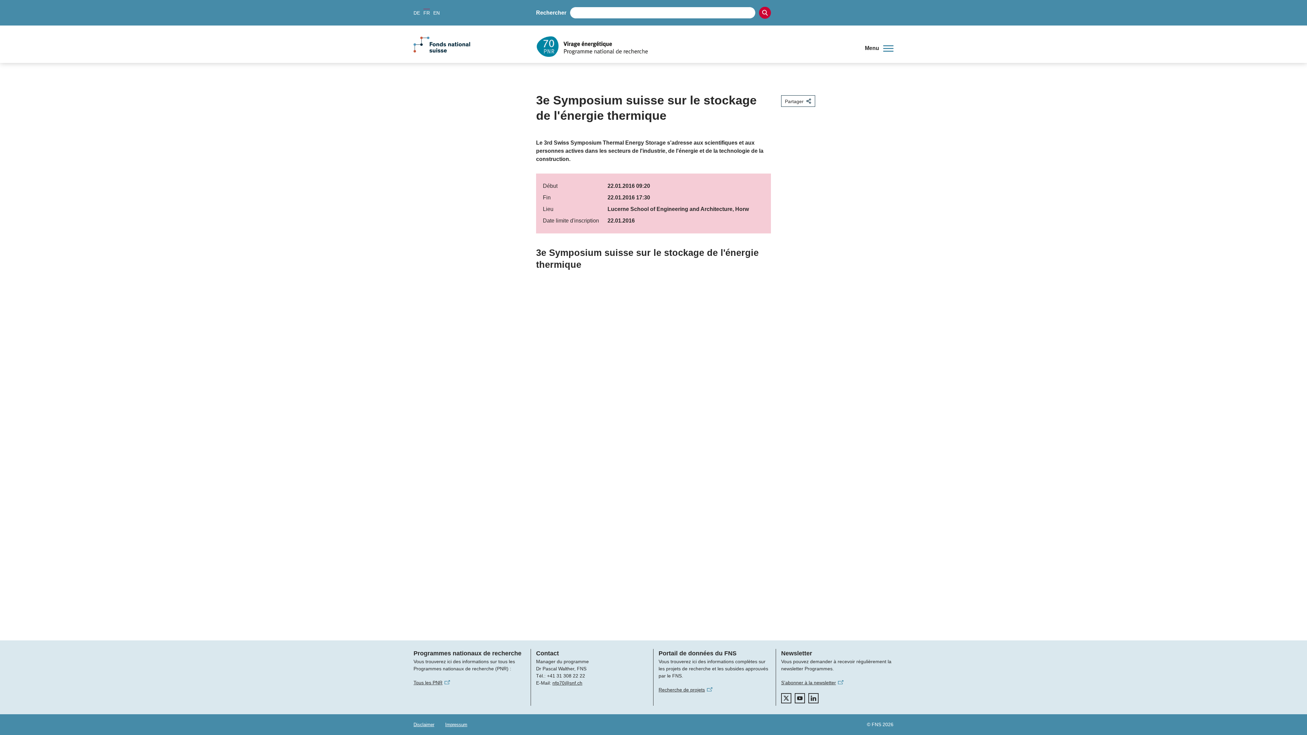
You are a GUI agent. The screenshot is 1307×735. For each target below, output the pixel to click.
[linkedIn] (813, 698)
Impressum (456, 724)
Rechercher (551, 13)
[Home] (696, 46)
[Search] (765, 13)
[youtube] (800, 698)
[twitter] (786, 698)
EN (436, 13)
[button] (879, 48)
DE (417, 13)
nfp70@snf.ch (567, 683)
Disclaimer (424, 724)
